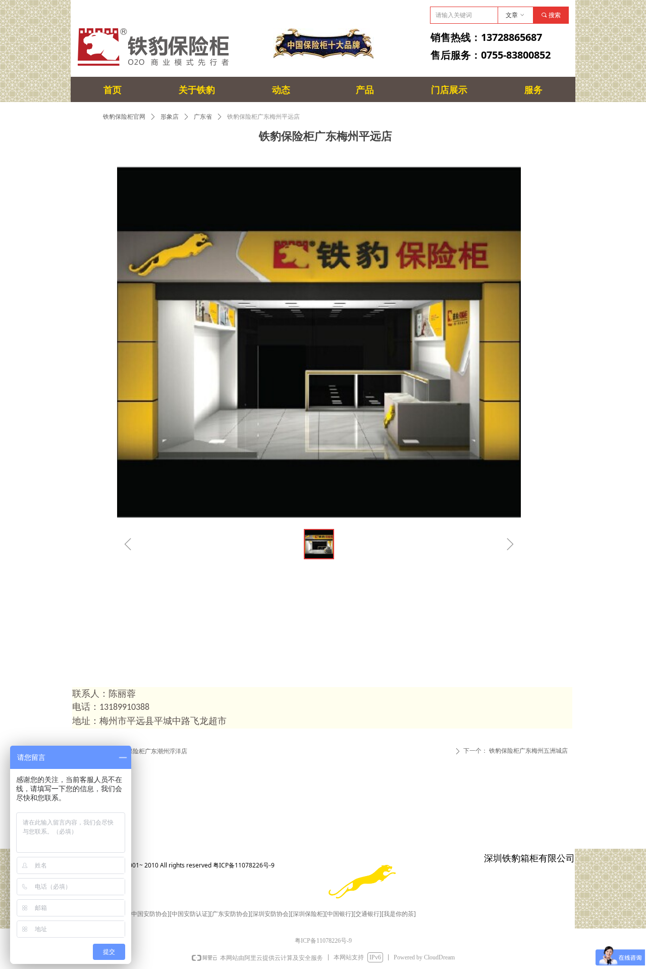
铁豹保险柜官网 (124, 116)
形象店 (169, 116)
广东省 (203, 116)
